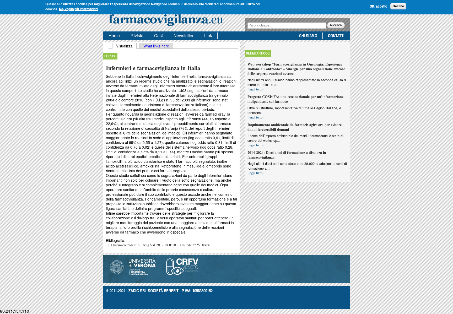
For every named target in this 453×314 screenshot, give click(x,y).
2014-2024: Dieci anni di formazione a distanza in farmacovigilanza (286, 155)
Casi (158, 36)
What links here (156, 45)
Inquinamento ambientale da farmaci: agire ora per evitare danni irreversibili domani (294, 127)
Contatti (336, 36)
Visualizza (126, 45)
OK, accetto (378, 6)
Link (208, 36)
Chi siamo (308, 36)
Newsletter (183, 36)
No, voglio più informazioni (78, 9)
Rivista (137, 36)
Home (114, 36)
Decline (398, 6)
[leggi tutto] (255, 89)
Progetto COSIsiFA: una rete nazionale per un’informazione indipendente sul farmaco (295, 99)
